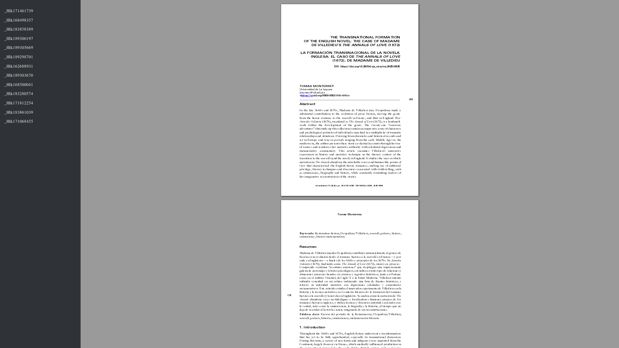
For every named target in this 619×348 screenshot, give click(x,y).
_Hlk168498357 (18, 20)
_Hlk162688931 (18, 66)
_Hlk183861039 (18, 112)
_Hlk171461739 (18, 11)
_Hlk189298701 (18, 57)
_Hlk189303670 (18, 75)
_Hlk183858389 (18, 29)
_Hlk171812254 (18, 103)
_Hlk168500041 (18, 84)
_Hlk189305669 (18, 47)
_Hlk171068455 (18, 121)
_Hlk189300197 (18, 38)
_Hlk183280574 (18, 93)
